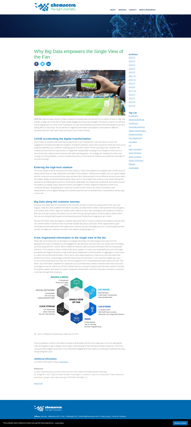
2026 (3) (132, 57)
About (113, 10)
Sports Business (135, 153)
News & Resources (147, 10)
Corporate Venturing (137, 127)
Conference (133, 123)
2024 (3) (132, 65)
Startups (132, 164)
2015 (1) (132, 98)
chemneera (63, 362)
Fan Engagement (135, 138)
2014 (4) (132, 102)
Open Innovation (135, 149)
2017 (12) (132, 91)
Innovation (133, 142)
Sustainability (134, 168)
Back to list (38, 383)
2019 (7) (132, 83)
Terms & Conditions (119, 416)
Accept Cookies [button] (180, 423)
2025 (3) (132, 61)
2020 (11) (132, 80)
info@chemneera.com (91, 416)
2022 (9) (132, 72)
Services (122, 10)
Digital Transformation (137, 131)
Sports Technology (136, 160)
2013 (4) (132, 105)
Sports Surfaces (135, 156)
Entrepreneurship (135, 134)
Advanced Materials (136, 119)
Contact (133, 10)
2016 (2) (132, 94)
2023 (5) (132, 68)
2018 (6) (132, 87)
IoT (130, 145)
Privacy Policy (105, 416)
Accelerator (133, 116)
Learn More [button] (59, 423)
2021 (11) (132, 76)
